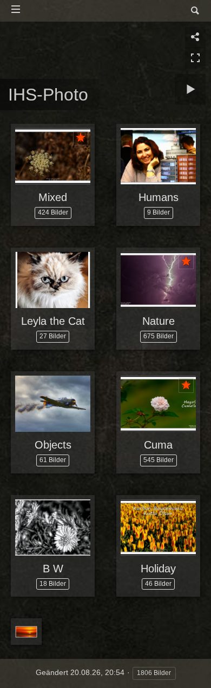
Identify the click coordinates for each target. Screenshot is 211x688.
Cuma (158, 445)
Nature (158, 321)
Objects (53, 445)
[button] (22, 666)
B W (53, 569)
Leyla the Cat (53, 321)
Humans (159, 197)
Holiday (158, 569)
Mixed (52, 197)
